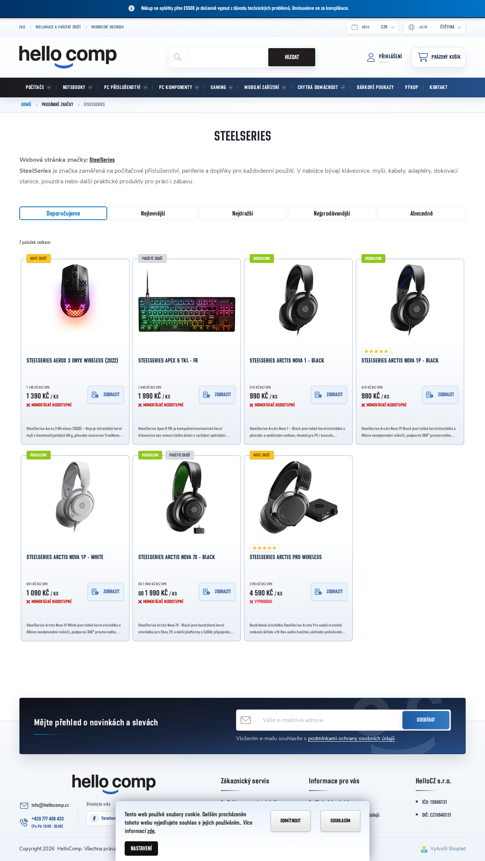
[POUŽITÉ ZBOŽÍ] (187, 300)
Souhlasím (340, 820)
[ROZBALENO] (298, 300)
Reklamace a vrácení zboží (58, 27)
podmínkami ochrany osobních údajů (351, 738)
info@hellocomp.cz (50, 805)
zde (151, 831)
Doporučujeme (63, 213)
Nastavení (141, 848)
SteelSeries (102, 160)
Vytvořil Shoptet (448, 848)
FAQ (22, 27)
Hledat (292, 57)
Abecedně (421, 213)
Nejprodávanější (332, 213)
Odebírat (426, 720)
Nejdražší (242, 213)
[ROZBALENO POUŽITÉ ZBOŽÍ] (187, 497)
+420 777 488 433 (47, 819)
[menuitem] (37, 87)
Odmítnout (290, 820)
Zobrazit (111, 394)
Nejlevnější (153, 213)
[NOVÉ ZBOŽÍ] (75, 300)
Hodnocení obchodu (107, 27)
